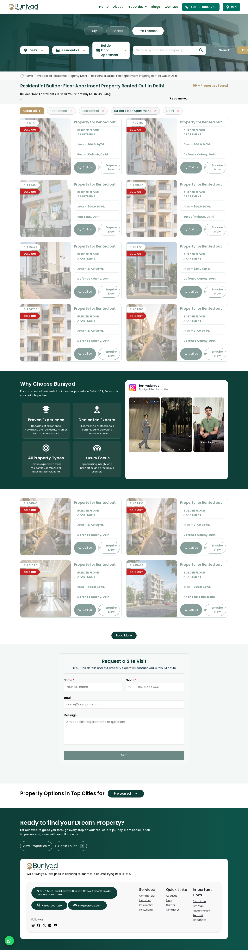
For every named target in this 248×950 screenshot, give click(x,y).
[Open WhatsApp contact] (9, 940)
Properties (137, 6)
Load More (124, 635)
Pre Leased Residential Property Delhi (62, 76)
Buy (94, 30)
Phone (131, 680)
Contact (171, 6)
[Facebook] (38, 925)
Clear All (32, 111)
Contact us (173, 910)
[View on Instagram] (144, 424)
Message (70, 715)
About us (171, 896)
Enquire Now (111, 167)
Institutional (146, 910)
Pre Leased (148, 30)
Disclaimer (199, 901)
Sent (124, 755)
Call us (87, 167)
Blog (169, 900)
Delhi (233, 7)
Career (170, 905)
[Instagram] (33, 925)
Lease (118, 30)
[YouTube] (55, 925)
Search (224, 50)
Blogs (155, 6)
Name (69, 680)
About (118, 6)
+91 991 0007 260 (203, 7)
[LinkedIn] (50, 925)
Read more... (179, 98)
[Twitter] (44, 925)
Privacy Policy (201, 911)
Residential (146, 905)
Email (67, 698)
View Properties (36, 846)
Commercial (147, 896)
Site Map (198, 906)
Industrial (145, 900)
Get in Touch (67, 846)
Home (103, 6)
